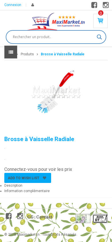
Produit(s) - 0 (100, 13)
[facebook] (95, 6)
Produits (27, 54)
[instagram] (106, 6)
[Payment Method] (83, 218)
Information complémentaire (27, 191)
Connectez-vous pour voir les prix (38, 169)
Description (13, 186)
